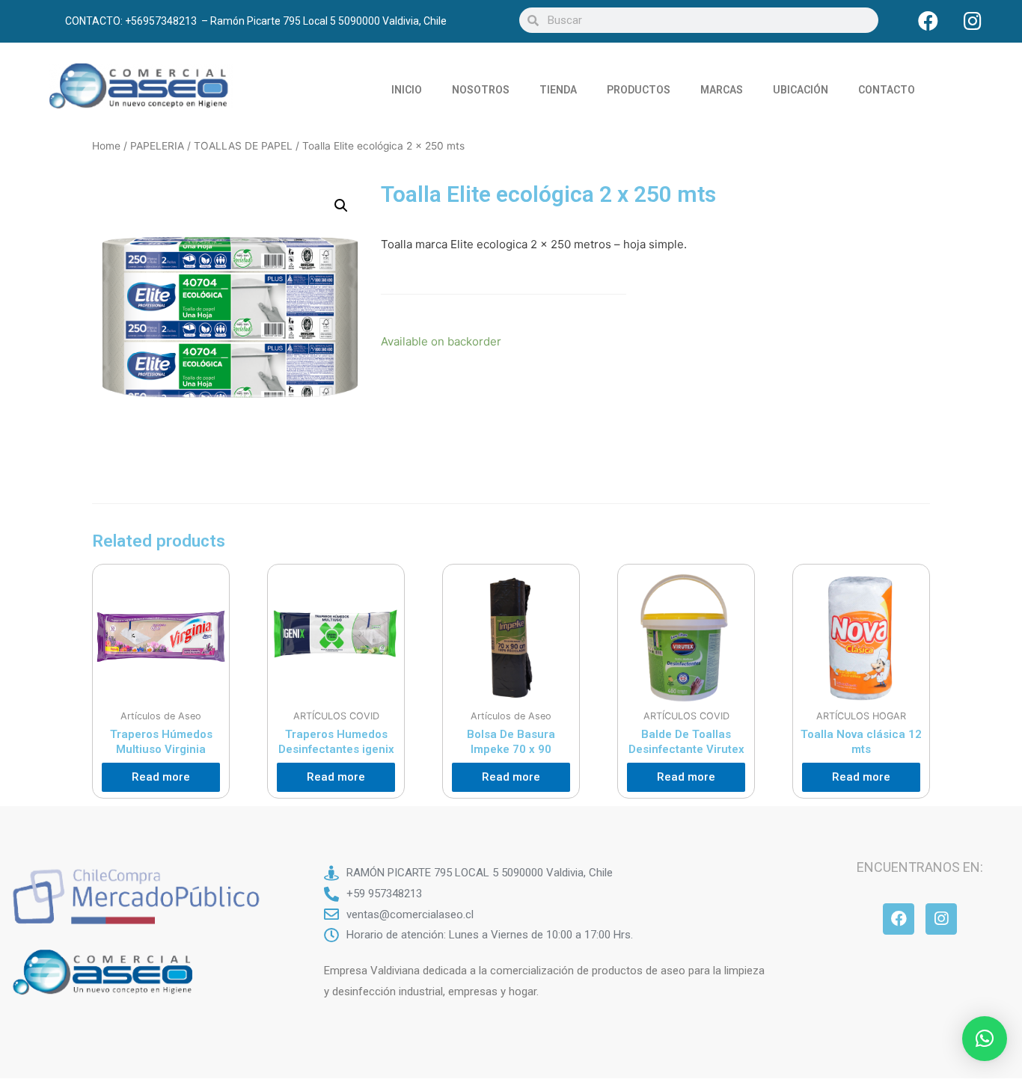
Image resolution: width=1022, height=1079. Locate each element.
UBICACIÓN (800, 90)
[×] (984, 1038)
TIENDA (558, 90)
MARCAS (721, 90)
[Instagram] (972, 20)
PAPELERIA (157, 146)
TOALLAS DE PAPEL (243, 146)
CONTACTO (886, 90)
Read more (161, 777)
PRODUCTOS (638, 90)
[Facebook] (928, 20)
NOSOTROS (481, 90)
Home (106, 146)
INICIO (406, 90)
